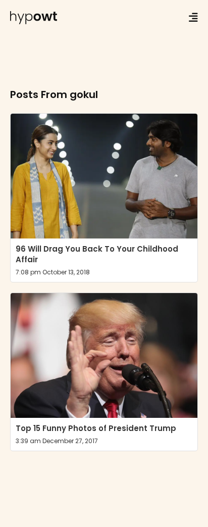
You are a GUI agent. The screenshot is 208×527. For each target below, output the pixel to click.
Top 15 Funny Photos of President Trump (96, 428)
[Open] (193, 18)
